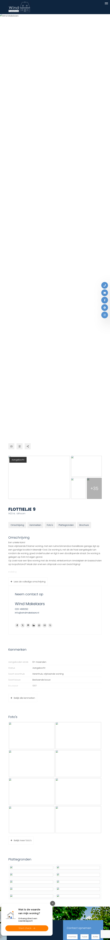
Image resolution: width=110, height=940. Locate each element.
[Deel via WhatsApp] (39, 625)
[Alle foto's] (11, 446)
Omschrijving (17, 525)
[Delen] (28, 446)
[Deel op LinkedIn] (33, 625)
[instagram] (104, 315)
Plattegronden (66, 525)
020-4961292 (21, 609)
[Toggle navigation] (106, 3)
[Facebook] (104, 300)
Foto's (50, 525)
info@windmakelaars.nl (27, 612)
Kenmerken (35, 525)
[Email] (104, 292)
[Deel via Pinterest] (28, 625)
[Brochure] (19, 446)
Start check (25, 928)
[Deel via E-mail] (44, 625)
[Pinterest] (104, 307)
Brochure (84, 525)
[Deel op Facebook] (17, 625)
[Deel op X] (22, 625)
